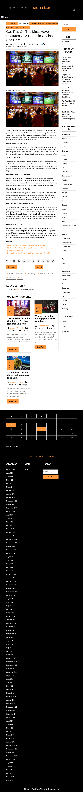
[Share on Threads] (48, 261)
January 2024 (10, 578)
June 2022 (9, 644)
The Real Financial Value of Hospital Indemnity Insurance (68, 104)
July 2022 (9, 641)
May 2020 (9, 728)
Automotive (66, 134)
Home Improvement (69, 226)
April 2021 (9, 689)
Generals (65, 213)
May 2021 (9, 686)
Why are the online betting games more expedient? (45, 319)
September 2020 (11, 714)
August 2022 (10, 637)
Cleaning (65, 151)
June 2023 (9, 602)
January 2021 (10, 700)
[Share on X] (19, 261)
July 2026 (9, 473)
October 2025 (10, 504)
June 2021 (9, 682)
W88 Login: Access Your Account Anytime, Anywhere (26, 245)
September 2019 (11, 756)
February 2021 (11, 696)
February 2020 (11, 738)
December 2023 (11, 581)
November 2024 (11, 543)
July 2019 (9, 763)
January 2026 (10, 494)
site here (12, 278)
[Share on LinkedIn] (24, 261)
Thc (63, 296)
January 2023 (10, 620)
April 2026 (9, 483)
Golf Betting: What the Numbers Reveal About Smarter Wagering (68, 115)
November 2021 (11, 665)
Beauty (64, 138)
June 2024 (9, 560)
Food (63, 201)
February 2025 (11, 532)
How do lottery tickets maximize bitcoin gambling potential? (28, 253)
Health (64, 221)
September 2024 (11, 550)
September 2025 (11, 508)
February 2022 (11, 658)
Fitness (64, 197)
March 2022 (10, 655)
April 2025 (9, 525)
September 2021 (11, 672)
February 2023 (11, 616)
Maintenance (66, 246)
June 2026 (9, 476)
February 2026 (11, 490)
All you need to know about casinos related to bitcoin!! (18, 375)
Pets (63, 263)
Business (65, 143)
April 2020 (9, 731)
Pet (63, 259)
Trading (64, 300)
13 (41, 429)
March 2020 (10, 735)
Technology (66, 292)
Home (64, 322)
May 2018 (9, 780)
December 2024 (11, 539)
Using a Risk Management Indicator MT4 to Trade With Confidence (67, 92)
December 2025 (11, 497)
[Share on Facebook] (14, 261)
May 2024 (9, 564)
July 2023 (9, 599)
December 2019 (11, 745)
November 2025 (11, 501)
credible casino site (15, 274)
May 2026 (9, 480)
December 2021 (11, 661)
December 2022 (11, 623)
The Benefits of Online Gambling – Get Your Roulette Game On (18, 321)
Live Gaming (31, 274)
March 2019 (10, 777)
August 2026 (10, 469)
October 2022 (10, 630)
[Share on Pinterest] (33, 261)
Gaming (64, 209)
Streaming (65, 288)
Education (65, 172)
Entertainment (67, 176)
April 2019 (9, 773)
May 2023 (9, 606)
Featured (65, 188)
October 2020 (10, 710)
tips (21, 278)
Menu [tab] (7, 17)
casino (64, 147)
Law (63, 230)
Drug (63, 167)
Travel (64, 304)
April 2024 (9, 567)
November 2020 (11, 707)
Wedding (65, 309)
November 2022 (11, 627)
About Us (65, 331)
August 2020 (10, 717)
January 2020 (10, 742)
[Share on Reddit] (38, 261)
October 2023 (10, 588)
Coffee (64, 155)
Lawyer (64, 234)
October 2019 (10, 752)
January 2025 (10, 536)
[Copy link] (53, 261)
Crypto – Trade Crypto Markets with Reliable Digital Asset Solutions (67, 79)
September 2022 (11, 634)
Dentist (64, 163)
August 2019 (10, 759)
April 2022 (9, 651)
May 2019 (9, 770)
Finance (64, 192)
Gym (63, 217)
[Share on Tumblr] (43, 261)
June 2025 (9, 518)
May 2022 (9, 648)
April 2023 (9, 609)
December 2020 (11, 703)
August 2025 (10, 511)
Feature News (67, 184)
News (64, 255)
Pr (62, 267)
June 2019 (9, 766)
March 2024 (10, 571)
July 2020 (9, 721)
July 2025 (9, 515)
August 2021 (10, 675)
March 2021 (10, 693)
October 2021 (10, 668)
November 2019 (11, 749)
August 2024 (10, 553)
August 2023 (10, 595)
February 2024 (11, 574)
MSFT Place (41, 7)
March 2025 (10, 529)
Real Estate (66, 271)
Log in (26, 469)
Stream (64, 284)
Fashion (65, 180)
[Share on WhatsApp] (29, 261)
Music (64, 251)
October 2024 (10, 546)
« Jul (40, 450)
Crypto (64, 159)
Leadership (66, 238)
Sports (64, 280)
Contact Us (66, 326)
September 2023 (11, 592)
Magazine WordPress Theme (34, 789)
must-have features (46, 274)
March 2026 (10, 487)
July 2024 (9, 557)
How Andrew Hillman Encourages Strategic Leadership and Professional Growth (67, 63)
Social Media (66, 275)
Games (64, 205)
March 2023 (10, 613)
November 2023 (11, 585)
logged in (18, 289)
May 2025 (9, 522)
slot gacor (65, 41)
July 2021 (9, 679)
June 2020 (9, 724)
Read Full (14, 350)
